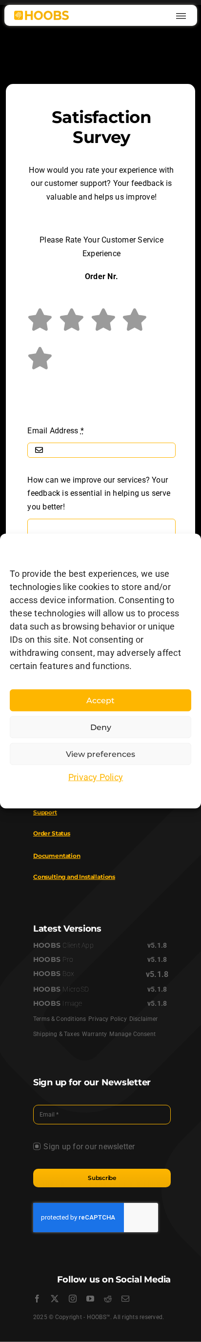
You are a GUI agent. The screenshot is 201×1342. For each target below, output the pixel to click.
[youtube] (90, 1298)
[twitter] (55, 1298)
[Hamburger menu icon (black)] (181, 14)
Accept (100, 700)
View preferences (100, 753)
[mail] (125, 1298)
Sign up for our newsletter (89, 1146)
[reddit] (108, 1298)
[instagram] (73, 1298)
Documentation (56, 855)
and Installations (74, 876)
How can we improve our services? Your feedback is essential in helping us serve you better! (98, 493)
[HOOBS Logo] (41, 14)
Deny (100, 727)
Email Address (55, 430)
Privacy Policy (95, 777)
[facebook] (37, 1298)
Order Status (51, 833)
